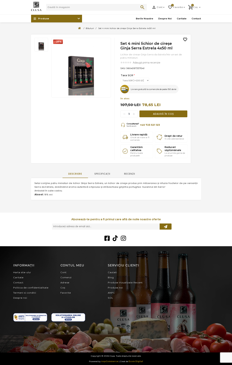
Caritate (18, 277)
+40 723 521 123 (150, 124)
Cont (160, 7)
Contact (18, 282)
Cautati (142, 7)
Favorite (65, 292)
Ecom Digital (136, 361)
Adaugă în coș (163, 114)
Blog (111, 277)
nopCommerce (109, 361)
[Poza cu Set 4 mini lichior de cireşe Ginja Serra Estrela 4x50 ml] (81, 67)
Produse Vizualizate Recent (125, 282)
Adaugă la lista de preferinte (186, 37)
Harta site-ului (22, 272)
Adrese (64, 282)
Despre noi (20, 297)
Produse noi (115, 287)
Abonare (166, 226)
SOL (110, 297)
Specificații (102, 173)
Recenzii (129, 173)
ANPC (111, 292)
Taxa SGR (127, 75)
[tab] (75, 174)
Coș (62, 287)
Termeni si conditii (24, 292)
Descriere (75, 173)
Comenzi (66, 277)
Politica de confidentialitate (31, 287)
